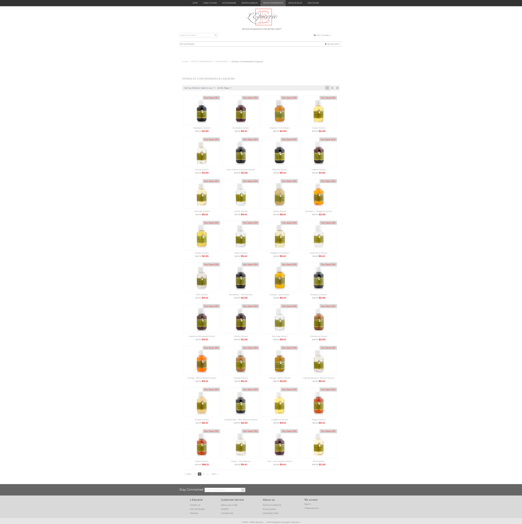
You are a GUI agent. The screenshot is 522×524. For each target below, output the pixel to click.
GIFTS (195, 3)
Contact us (195, 505)
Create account (311, 508)
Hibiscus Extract (279, 169)
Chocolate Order (271, 513)
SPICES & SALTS (295, 3)
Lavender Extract (202, 211)
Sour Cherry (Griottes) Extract (241, 169)
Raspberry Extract (201, 128)
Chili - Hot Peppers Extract (279, 461)
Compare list (227, 513)
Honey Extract (279, 211)
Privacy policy (269, 509)
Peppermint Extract (280, 253)
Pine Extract (318, 461)
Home (185, 61)
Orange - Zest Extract (280, 294)
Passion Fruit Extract (280, 128)
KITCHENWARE (229, 3)
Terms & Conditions (272, 505)
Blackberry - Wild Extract (241, 294)
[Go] (243, 490)
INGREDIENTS (222, 61)
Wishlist (225, 509)
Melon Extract (240, 253)
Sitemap (194, 513)
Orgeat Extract (202, 419)
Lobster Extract (319, 169)
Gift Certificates (186, 44)
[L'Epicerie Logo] (262, 20)
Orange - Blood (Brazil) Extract (201, 378)
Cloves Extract (202, 169)
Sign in (307, 504)
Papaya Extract (319, 419)
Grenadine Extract (240, 128)
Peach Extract (201, 461)
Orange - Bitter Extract (280, 378)
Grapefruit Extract (279, 419)
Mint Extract (202, 294)
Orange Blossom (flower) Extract (318, 378)
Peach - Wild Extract (241, 461)
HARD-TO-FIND (210, 3)
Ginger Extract (319, 128)
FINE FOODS (313, 3)
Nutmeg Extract (279, 336)
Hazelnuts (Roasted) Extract (202, 336)
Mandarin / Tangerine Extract (319, 211)
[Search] (215, 35)
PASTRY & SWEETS (250, 3)
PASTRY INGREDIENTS (273, 3)
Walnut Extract (241, 336)
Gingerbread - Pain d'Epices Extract (241, 419)
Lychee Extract (241, 211)
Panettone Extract (318, 336)
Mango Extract (202, 253)
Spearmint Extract (318, 253)
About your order (229, 505)
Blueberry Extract (318, 294)
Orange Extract (241, 378)
